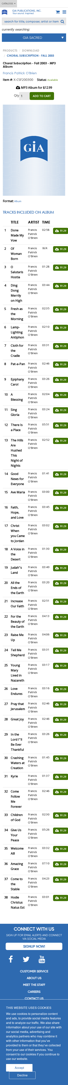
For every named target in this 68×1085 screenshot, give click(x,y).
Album (17, 201)
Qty (16, 95)
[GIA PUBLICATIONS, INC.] (4, 11)
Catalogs (8, 3)
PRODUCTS (10, 50)
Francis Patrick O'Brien (20, 73)
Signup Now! (34, 946)
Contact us (34, 998)
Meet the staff (34, 985)
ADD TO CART (42, 96)
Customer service (34, 971)
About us (34, 978)
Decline (22, 1075)
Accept (19, 1068)
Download (30, 50)
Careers (34, 992)
